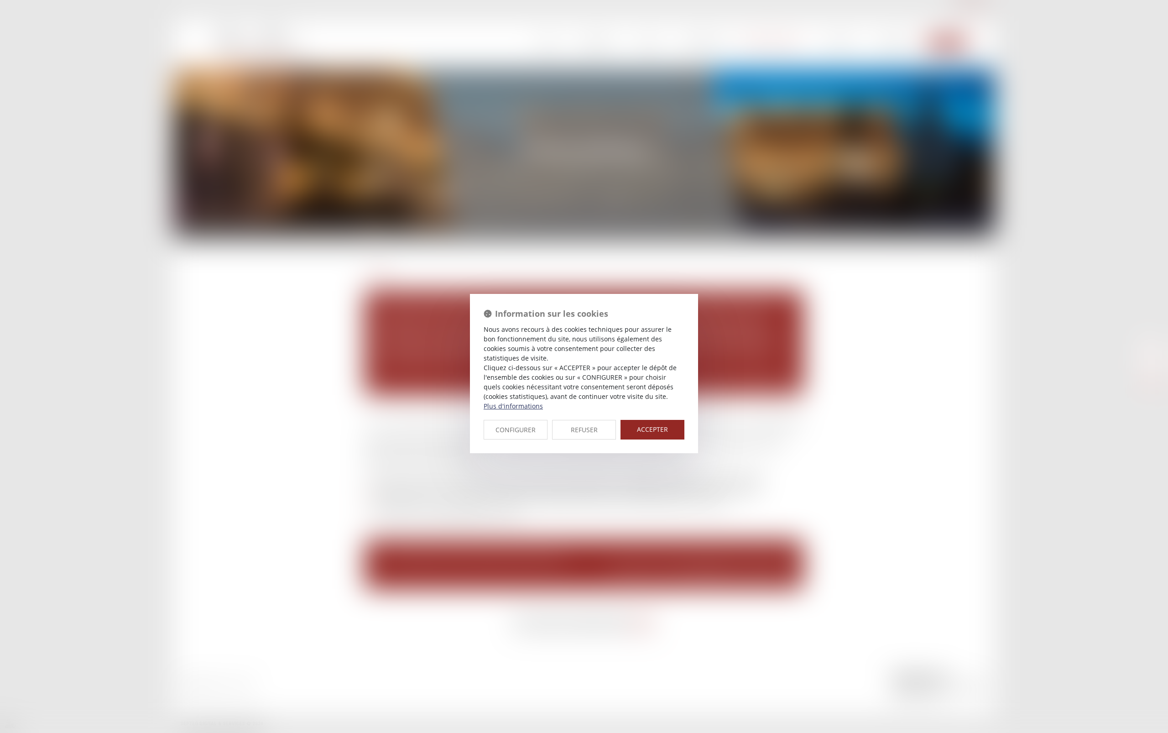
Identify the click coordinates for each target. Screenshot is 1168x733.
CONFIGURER (515, 429)
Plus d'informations (513, 406)
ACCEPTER (652, 429)
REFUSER (584, 429)
